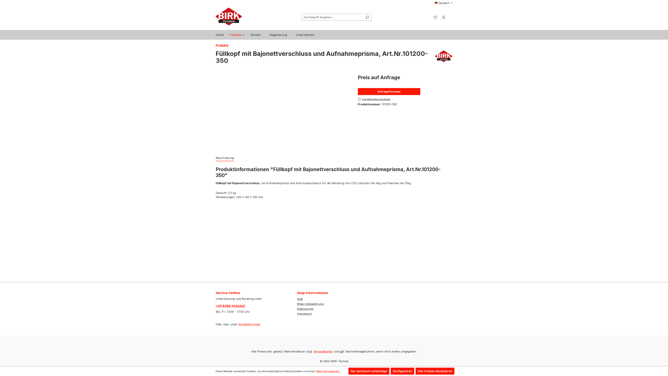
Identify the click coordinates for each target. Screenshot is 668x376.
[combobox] (332, 17)
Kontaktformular (249, 324)
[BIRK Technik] (443, 58)
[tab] (225, 158)
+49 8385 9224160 (230, 306)
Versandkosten (323, 351)
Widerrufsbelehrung (310, 304)
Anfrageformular (389, 91)
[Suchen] (367, 17)
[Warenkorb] (450, 14)
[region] (283, 111)
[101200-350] (283, 111)
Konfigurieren (402, 371)
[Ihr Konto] (443, 17)
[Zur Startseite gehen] (229, 16)
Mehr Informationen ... (328, 371)
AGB (300, 299)
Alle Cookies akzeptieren (435, 371)
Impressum (304, 313)
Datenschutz (305, 309)
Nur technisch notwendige (369, 371)
